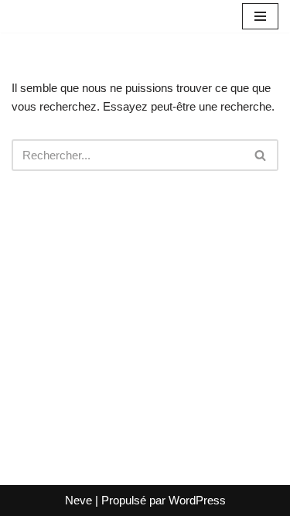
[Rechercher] (261, 155)
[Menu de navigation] (260, 16)
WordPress (197, 500)
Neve (78, 500)
